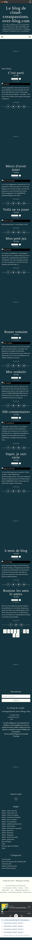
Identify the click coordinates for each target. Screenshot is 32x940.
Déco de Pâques (6, 841)
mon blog (16, 75)
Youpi (3, 848)
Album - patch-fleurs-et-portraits (12, 828)
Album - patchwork (7, 830)
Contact (26, 888)
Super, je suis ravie (16, 455)
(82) (7, 864)
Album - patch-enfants (8, 826)
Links (3, 844)
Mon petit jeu (16, 238)
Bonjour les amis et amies (16, 592)
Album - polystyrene (8, 839)
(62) (9, 866)
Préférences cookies (27, 892)
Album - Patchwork (7, 833)
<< (5, 631)
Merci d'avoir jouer (16, 167)
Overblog (26, 881)
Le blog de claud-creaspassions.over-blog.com (16, 14)
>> (18, 635)
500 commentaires (16, 412)
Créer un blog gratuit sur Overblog (10, 888)
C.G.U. (12, 890)
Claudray (17, 734)
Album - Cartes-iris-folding (10, 815)
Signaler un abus (5, 890)
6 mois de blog (16, 551)
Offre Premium (3, 892)
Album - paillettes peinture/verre (12, 824)
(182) (6, 859)
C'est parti (16, 73)
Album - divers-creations (9, 819)
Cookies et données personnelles (14, 892)
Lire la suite (16, 102)
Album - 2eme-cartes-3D (9, 811)
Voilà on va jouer (16, 209)
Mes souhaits (16, 372)
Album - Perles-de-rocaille (10, 837)
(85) (14, 861)
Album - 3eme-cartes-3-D (9, 813)
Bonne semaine (16, 332)
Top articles (20, 888)
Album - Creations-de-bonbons (11, 817)
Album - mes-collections (9, 822)
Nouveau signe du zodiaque (10, 846)
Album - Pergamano (8, 835)
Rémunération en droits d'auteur (22, 890)
